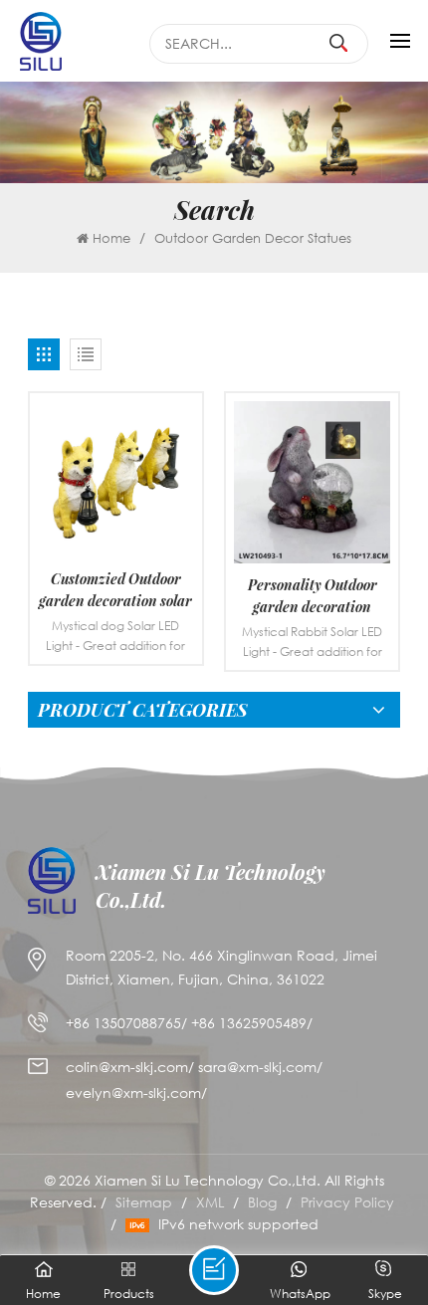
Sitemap (143, 1202)
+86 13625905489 (249, 1022)
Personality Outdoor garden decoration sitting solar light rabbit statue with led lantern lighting (312, 596)
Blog (262, 1202)
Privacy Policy (347, 1202)
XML (210, 1202)
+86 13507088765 (123, 1022)
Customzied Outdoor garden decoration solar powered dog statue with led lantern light (115, 590)
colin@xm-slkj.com (127, 1066)
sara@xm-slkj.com (257, 1066)
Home (111, 238)
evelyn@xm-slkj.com (133, 1092)
